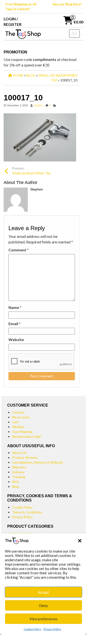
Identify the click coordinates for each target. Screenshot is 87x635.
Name (15, 307)
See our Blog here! (67, 4)
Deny (43, 605)
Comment (18, 250)
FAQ (15, 482)
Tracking (18, 477)
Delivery (18, 472)
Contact (18, 412)
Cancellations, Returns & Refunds (37, 462)
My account (21, 417)
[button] (79, 540)
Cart (15, 422)
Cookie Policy (32, 629)
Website (16, 339)
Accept (43, 592)
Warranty (19, 467)
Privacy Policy (52, 629)
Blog (15, 486)
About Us (19, 453)
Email (14, 323)
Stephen (38, 105)
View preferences (43, 619)
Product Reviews (25, 457)
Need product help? (27, 436)
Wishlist (18, 427)
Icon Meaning (22, 432)
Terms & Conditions (27, 512)
